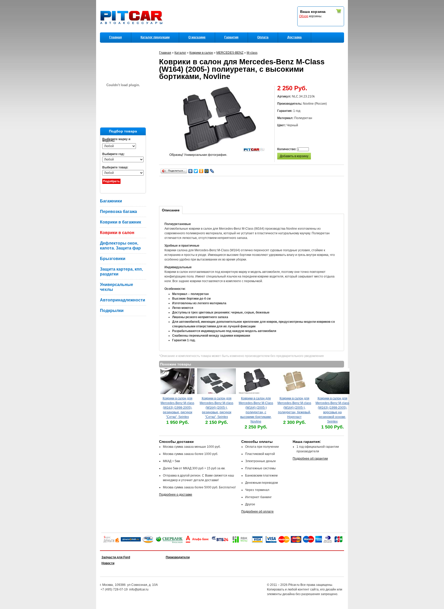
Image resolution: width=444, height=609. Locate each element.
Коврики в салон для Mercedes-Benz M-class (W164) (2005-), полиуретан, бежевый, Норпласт (294, 408)
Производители (178, 557)
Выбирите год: (113, 154)
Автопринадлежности (122, 300)
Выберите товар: (115, 167)
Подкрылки (112, 310)
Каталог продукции (155, 37)
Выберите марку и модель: (116, 139)
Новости (107, 563)
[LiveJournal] (212, 171)
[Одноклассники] (201, 171)
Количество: (287, 149)
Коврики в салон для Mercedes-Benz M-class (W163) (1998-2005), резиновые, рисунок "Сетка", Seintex (177, 408)
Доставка (294, 37)
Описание (171, 210)
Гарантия (231, 37)
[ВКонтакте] (190, 171)
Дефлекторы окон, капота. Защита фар (120, 245)
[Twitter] (196, 171)
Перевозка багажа (118, 211)
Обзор (303, 16)
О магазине (197, 37)
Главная (115, 37)
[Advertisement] (252, 190)
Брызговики (112, 258)
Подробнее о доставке (175, 494)
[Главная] (132, 31)
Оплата (263, 37)
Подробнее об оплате (257, 511)
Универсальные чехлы (116, 287)
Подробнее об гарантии (310, 458)
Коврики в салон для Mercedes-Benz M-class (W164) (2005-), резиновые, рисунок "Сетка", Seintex (216, 408)
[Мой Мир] (206, 171)
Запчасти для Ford (115, 557)
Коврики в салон (117, 232)
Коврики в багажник (120, 222)
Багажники (111, 201)
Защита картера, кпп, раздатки (121, 271)
